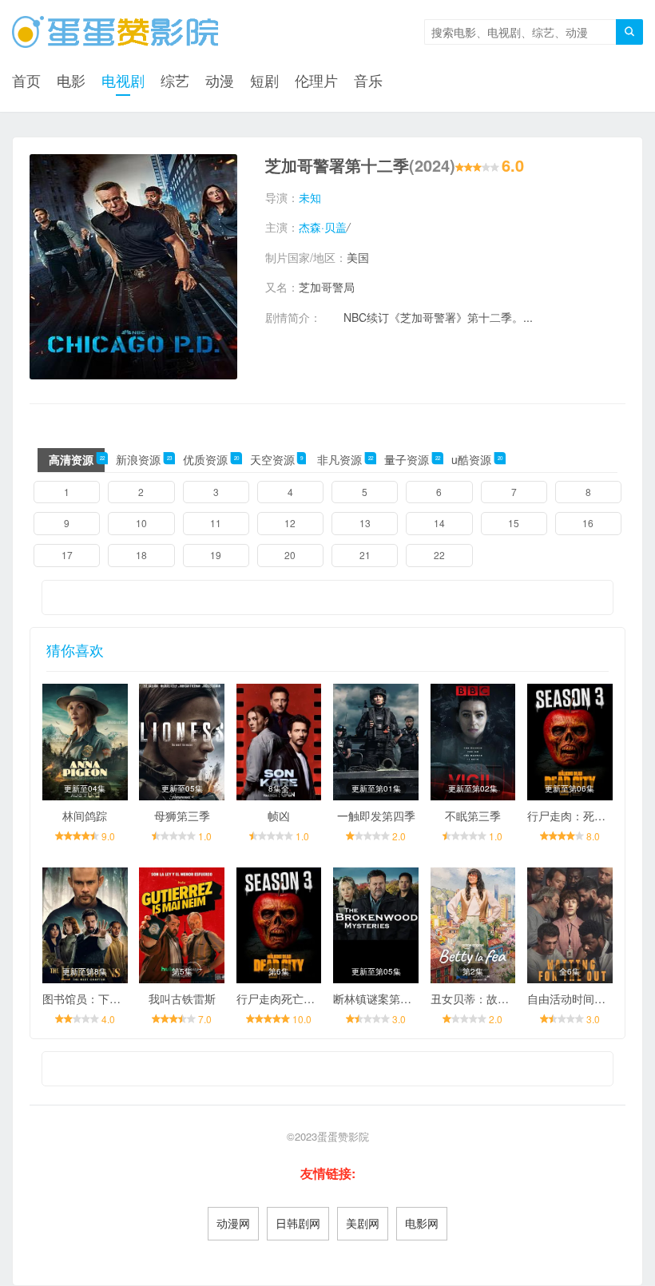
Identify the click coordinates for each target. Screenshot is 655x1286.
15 (513, 523)
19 (215, 555)
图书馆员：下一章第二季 (103, 998)
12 (290, 523)
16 (587, 523)
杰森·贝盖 (323, 227)
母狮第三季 (182, 816)
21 (365, 555)
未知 (310, 197)
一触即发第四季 (376, 816)
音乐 (368, 79)
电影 (71, 79)
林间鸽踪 (84, 816)
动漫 (219, 79)
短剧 (264, 79)
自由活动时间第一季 (577, 998)
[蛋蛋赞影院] (115, 32)
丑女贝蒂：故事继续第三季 (498, 998)
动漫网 (233, 1223)
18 (141, 555)
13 (365, 523)
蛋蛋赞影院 (343, 1136)
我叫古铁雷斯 (182, 998)
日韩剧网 (298, 1223)
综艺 (175, 79)
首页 (26, 79)
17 (67, 555)
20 (290, 555)
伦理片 (316, 79)
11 (215, 523)
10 (141, 523)
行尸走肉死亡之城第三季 (297, 998)
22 (439, 555)
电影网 (422, 1223)
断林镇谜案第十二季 (383, 998)
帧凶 (279, 816)
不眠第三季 (473, 816)
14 (439, 523)
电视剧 (123, 79)
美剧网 (362, 1223)
